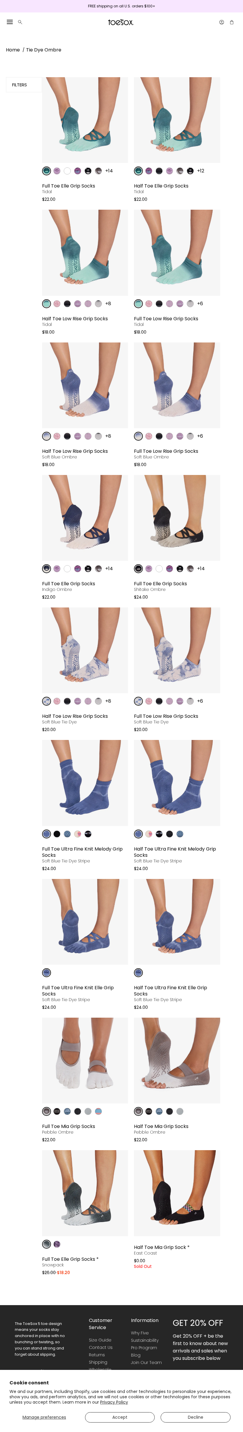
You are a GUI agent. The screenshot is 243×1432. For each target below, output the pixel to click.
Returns (97, 1355)
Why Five (140, 1333)
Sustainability (145, 1340)
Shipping (98, 1362)
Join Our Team (146, 1362)
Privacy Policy (114, 1402)
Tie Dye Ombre (43, 49)
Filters (19, 85)
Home (13, 49)
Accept (119, 1417)
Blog (135, 1355)
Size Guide (100, 1340)
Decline (195, 1417)
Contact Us (101, 1347)
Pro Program (144, 1348)
